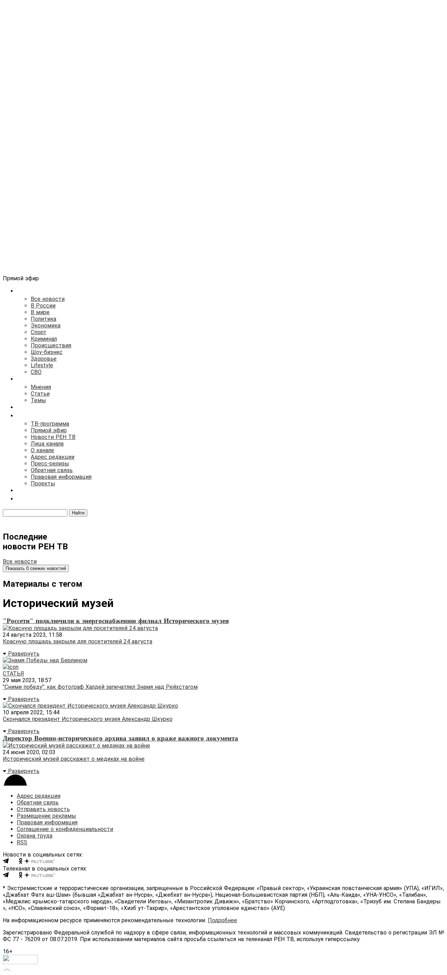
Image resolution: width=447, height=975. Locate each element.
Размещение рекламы (46, 815)
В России (43, 305)
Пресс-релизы (50, 463)
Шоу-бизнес (47, 352)
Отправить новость (43, 809)
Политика (43, 319)
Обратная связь (52, 470)
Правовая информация (61, 477)
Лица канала (47, 443)
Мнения (41, 387)
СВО (36, 372)
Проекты (43, 483)
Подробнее (222, 920)
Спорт (38, 332)
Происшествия (51, 345)
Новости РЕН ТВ (53, 437)
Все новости (48, 299)
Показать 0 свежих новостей (36, 568)
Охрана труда (34, 835)
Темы (38, 400)
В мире (40, 312)
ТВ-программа (50, 423)
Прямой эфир (49, 430)
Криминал (44, 338)
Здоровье (44, 358)
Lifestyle (42, 365)
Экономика (45, 325)
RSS (22, 842)
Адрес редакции (52, 457)
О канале (42, 450)
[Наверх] (7, 969)
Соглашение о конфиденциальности (65, 829)
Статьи (40, 393)
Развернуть (22, 653)
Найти (78, 512)
